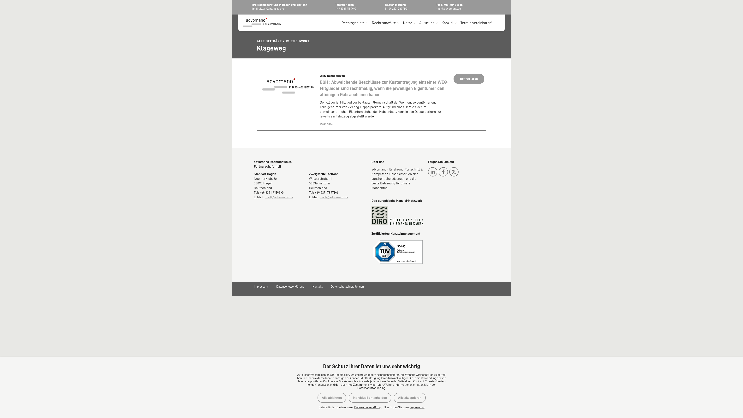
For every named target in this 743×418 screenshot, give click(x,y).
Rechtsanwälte (384, 23)
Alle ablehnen (332, 397)
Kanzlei (447, 23)
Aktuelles (426, 23)
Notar (407, 23)
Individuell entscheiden (370, 397)
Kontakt (317, 286)
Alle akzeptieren (409, 397)
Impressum (261, 286)
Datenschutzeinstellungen (347, 286)
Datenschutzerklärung (290, 286)
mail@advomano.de (279, 197)
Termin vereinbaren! (476, 23)
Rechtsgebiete (353, 23)
